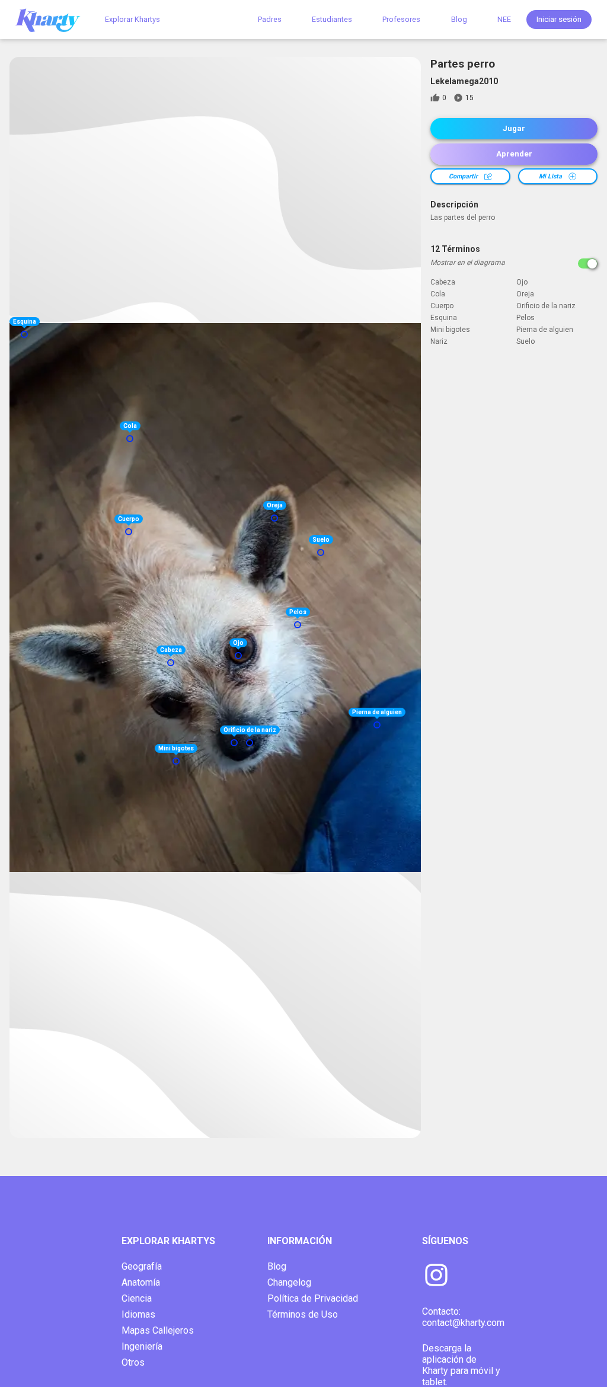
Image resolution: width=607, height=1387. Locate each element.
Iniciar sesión (559, 19)
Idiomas (138, 1314)
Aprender (514, 153)
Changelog (289, 1282)
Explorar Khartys (132, 19)
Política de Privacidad (312, 1298)
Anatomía (141, 1282)
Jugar (514, 128)
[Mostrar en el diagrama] (588, 263)
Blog (459, 19)
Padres (270, 19)
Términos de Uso (302, 1314)
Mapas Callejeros (158, 1330)
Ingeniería (142, 1346)
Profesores (401, 19)
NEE (504, 19)
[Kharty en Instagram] (436, 1276)
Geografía (142, 1266)
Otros (133, 1362)
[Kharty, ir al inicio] (53, 19)
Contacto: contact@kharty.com (463, 1317)
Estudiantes (332, 19)
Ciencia (137, 1298)
